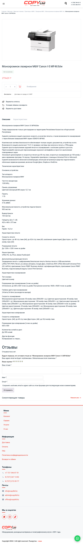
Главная (4, 11)
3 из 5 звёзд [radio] (18, 361)
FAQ (3, 451)
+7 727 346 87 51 (12, 473)
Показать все (75, 397)
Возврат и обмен (9, 459)
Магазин (9, 11)
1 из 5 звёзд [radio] (14, 361)
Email (4, 382)
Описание (6, 119)
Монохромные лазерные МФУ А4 (54, 11)
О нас (6, 429)
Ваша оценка (7, 362)
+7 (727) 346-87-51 (76, 4)
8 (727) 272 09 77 (12, 481)
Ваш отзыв (6, 365)
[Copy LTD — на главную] (41, 528)
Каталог (7, 416)
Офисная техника (18, 11)
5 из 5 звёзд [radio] (22, 361)
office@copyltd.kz (12, 499)
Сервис (7, 421)
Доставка (6, 442)
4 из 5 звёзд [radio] (20, 361)
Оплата (5, 447)
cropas (40, 541)
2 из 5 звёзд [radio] (16, 361)
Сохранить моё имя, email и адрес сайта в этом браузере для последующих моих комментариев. (39, 385)
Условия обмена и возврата (16, 105)
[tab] (6, 119)
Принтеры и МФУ (30, 11)
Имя (4, 377)
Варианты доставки (13, 109)
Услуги (6, 425)
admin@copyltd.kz (12, 495)
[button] (30, 86)
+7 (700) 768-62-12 (76, 2)
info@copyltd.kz (11, 491)
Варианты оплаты (13, 102)
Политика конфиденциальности (15, 455)
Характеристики (20, 119)
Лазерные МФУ (40, 11)
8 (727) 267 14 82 (12, 477)
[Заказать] (20, 86)
